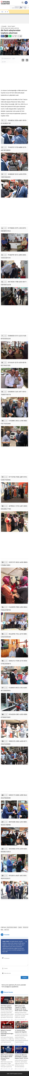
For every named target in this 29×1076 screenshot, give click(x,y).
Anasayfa (4, 26)
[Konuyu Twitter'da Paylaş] (6, 36)
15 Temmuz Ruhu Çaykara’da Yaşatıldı (21, 1031)
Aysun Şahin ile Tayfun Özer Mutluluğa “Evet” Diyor (17, 12)
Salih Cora (6, 930)
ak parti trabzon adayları (12, 927)
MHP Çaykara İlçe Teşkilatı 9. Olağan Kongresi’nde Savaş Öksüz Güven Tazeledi (21, 1008)
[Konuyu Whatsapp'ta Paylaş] (9, 36)
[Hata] (19, 36)
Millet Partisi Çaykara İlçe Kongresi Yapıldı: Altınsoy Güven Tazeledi (7, 1057)
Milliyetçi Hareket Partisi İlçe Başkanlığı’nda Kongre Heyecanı (7, 1032)
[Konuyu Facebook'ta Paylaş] (2, 36)
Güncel (9, 26)
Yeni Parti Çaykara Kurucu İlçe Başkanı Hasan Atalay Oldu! (6, 1007)
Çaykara (20, 927)
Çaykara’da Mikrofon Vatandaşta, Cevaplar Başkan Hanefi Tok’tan (21, 1056)
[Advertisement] (14, 18)
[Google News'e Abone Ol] (14, 36)
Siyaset (13, 26)
